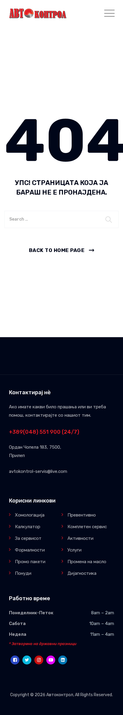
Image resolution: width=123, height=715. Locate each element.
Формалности (30, 550)
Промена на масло (86, 561)
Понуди (23, 573)
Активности (80, 538)
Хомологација (29, 515)
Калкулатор (27, 526)
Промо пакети (30, 561)
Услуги (74, 550)
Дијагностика (81, 573)
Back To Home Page (57, 250)
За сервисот (28, 538)
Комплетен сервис (87, 526)
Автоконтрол (59, 694)
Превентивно (81, 515)
